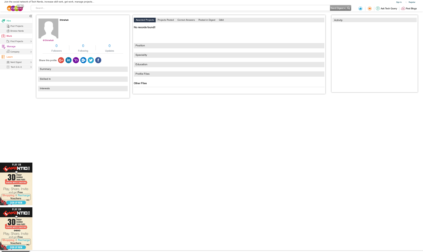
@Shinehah (48, 40)
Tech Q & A (16, 67)
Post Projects (16, 26)
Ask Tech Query (389, 8)
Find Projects (16, 41)
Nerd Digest (16, 62)
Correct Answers (186, 20)
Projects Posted (166, 20)
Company (14, 51)
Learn (10, 56)
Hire (9, 20)
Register (412, 2)
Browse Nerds (17, 31)
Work (9, 36)
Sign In (399, 2)
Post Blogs (411, 8)
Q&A (221, 20)
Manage (11, 46)
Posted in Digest (206, 20)
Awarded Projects (145, 20)
